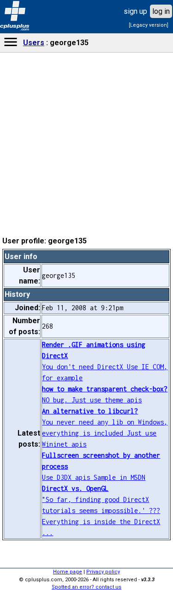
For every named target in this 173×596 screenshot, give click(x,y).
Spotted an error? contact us (86, 587)
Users (33, 42)
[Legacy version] (148, 25)
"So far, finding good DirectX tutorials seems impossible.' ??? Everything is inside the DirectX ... (101, 510)
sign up (135, 11)
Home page (67, 572)
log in (161, 11)
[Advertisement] (87, 295)
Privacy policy (103, 572)
